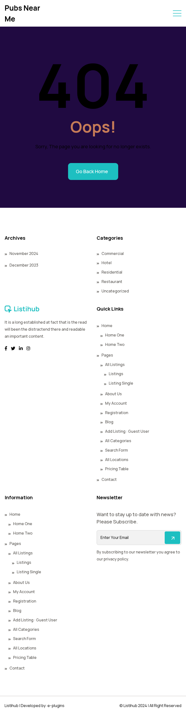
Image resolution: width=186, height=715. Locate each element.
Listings (116, 373)
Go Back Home (92, 171)
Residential (111, 272)
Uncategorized (115, 291)
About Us (113, 393)
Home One (114, 335)
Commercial (112, 253)
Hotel (106, 262)
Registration (116, 412)
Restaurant (111, 281)
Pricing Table (117, 468)
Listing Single (121, 383)
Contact (109, 479)
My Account (116, 403)
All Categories (118, 440)
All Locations (116, 459)
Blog (109, 422)
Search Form (116, 450)
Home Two (114, 344)
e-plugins (55, 705)
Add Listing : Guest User (127, 431)
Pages (107, 355)
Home (106, 325)
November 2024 (23, 253)
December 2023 (23, 265)
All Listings (115, 364)
